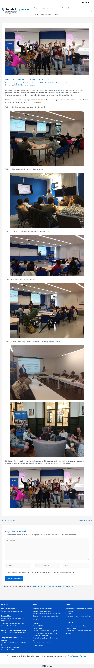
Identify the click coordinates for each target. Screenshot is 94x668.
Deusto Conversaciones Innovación (45, 616)
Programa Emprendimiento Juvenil (45, 633)
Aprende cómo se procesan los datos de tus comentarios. (53, 586)
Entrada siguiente (85, 520)
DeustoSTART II (50, 83)
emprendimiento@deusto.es (13, 611)
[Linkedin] (86, 2)
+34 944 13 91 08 (9, 625)
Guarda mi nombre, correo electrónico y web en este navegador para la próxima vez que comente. (42, 572)
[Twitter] (88, 2)
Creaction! (36, 623)
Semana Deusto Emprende (42, 609)
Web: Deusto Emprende (9, 609)
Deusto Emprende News (42, 14)
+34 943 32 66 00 (9, 650)
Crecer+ (68, 613)
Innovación (66, 8)
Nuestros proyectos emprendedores (46, 8)
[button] (91, 11)
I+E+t (56, 14)
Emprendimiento (62, 83)
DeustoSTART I (38, 626)
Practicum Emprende (40, 635)
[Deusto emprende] (83, 2)
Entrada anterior (8, 520)
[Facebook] (91, 2)
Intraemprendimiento (12, 85)
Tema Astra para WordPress (77, 656)
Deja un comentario (28, 85)
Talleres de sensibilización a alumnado (46, 613)
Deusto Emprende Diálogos (42, 611)
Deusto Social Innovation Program (45, 631)
